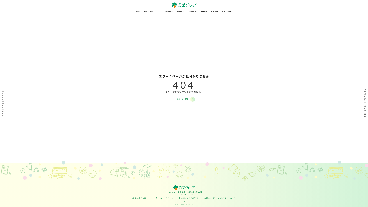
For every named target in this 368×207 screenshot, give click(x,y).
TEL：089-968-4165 (184, 194)
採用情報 (214, 11)
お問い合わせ (227, 11)
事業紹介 (169, 11)
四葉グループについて (153, 11)
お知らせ (203, 11)
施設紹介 (180, 11)
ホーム (137, 11)
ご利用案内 (192, 11)
